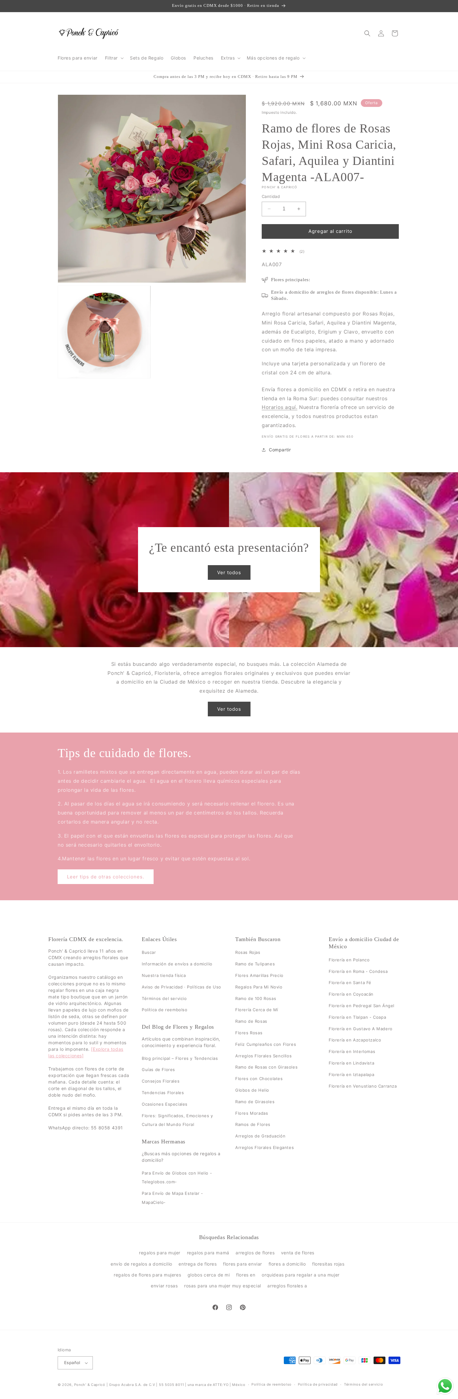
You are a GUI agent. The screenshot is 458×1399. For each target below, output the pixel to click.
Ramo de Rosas (251, 1021)
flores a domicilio (287, 1264)
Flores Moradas (251, 1113)
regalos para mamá (208, 1252)
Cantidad (271, 196)
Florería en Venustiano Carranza (363, 1086)
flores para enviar (242, 1264)
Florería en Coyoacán (351, 994)
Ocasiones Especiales (165, 1104)
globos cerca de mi (209, 1274)
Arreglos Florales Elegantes (264, 1147)
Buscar (149, 952)
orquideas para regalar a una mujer (300, 1274)
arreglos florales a (287, 1285)
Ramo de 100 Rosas (255, 998)
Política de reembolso (165, 1009)
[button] (113, 58)
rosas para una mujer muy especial (222, 1285)
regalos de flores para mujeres (147, 1274)
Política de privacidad (318, 1384)
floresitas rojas (328, 1264)
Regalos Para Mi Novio (259, 986)
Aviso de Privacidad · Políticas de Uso (181, 986)
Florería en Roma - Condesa (358, 971)
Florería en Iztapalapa (351, 1074)
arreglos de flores (255, 1252)
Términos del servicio (164, 998)
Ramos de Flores (252, 1124)
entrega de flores (198, 1264)
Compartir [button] (280, 449)
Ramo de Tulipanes (255, 963)
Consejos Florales (160, 1081)
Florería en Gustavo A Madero (361, 1028)
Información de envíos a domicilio (177, 963)
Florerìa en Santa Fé (350, 982)
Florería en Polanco (349, 959)
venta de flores (297, 1252)
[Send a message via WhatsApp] (445, 1386)
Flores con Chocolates (259, 1078)
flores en (245, 1274)
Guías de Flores (158, 1069)
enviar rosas (164, 1285)
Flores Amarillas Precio (259, 975)
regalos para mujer (159, 1252)
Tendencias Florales (163, 1092)
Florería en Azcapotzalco (355, 1040)
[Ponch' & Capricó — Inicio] (88, 33)
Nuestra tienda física (164, 975)
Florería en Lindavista (351, 1062)
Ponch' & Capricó (90, 1384)
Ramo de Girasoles (254, 1101)
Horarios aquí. (279, 407)
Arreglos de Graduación (260, 1135)
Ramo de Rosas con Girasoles (266, 1067)
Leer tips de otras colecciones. (105, 877)
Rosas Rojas (247, 952)
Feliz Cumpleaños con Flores (265, 1044)
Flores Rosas (248, 1032)
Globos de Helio (252, 1090)
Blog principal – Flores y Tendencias (180, 1058)
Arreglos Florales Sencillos (263, 1055)
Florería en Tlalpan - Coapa (357, 1017)
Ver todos (229, 572)
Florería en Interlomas (352, 1051)
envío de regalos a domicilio (141, 1264)
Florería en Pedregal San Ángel (361, 1005)
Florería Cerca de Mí (256, 1009)
